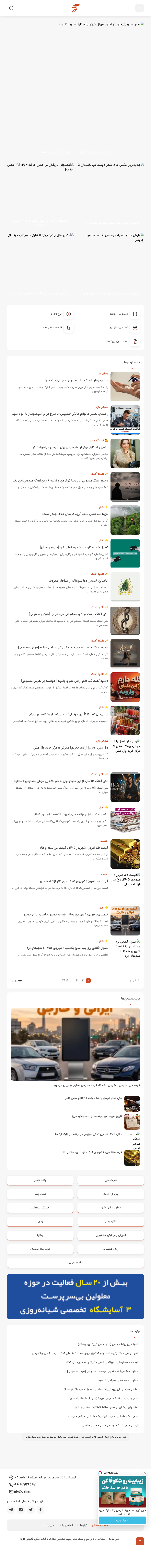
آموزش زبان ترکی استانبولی (111, 1235)
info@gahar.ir (23, 1491)
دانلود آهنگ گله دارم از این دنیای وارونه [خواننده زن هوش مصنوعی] (64, 681)
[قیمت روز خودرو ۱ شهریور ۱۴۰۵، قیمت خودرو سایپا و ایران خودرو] (75, 1044)
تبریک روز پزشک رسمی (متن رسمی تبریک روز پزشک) (108, 1344)
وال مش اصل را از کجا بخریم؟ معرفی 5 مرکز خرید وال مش (70, 747)
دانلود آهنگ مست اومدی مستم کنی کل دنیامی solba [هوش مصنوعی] (63, 647)
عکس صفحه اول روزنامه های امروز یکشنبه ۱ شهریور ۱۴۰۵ (71, 814)
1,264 (64, 980)
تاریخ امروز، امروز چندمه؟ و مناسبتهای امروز (97, 1116)
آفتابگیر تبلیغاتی (40, 1208)
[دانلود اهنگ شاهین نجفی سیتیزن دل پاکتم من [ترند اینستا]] (132, 1140)
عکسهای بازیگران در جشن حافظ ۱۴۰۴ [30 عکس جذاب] (40, 223)
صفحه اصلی (100, 1525)
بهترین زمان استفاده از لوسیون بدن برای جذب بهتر (75, 380)
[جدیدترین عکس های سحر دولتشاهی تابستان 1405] (108, 196)
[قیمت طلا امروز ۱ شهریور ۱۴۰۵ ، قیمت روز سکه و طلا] (132, 1158)
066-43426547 (24, 1484)
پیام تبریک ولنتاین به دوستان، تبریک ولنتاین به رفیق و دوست (103, 1417)
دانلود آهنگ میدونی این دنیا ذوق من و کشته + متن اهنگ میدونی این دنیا (60, 480)
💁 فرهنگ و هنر (98, 440)
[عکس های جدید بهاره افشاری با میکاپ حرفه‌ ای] (37, 266)
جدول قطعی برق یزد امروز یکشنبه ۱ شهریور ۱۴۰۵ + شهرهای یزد (67, 948)
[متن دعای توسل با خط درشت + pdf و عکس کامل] (132, 1104)
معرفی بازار (102, 407)
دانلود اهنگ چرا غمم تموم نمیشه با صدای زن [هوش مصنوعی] (102, 1371)
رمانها (40, 1235)
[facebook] (40, 1510)
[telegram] (11, 1510)
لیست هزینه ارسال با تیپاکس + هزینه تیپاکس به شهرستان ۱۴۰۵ (102, 1362)
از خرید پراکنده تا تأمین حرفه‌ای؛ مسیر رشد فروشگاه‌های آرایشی (68, 714)
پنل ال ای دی (110, 1194)
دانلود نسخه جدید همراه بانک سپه (118, 1380)
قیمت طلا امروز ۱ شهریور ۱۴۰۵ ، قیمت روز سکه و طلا (74, 848)
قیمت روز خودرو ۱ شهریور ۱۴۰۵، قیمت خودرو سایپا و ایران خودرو (65, 914)
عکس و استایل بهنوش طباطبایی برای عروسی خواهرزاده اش (69, 447)
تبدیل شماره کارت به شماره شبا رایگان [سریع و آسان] (74, 547)
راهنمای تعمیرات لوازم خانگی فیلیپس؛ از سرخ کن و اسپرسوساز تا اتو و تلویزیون (57, 414)
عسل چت (40, 1194)
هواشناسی (111, 1180)
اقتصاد (104, 841)
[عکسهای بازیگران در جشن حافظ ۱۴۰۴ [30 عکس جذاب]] (37, 196)
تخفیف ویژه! (123, 1520)
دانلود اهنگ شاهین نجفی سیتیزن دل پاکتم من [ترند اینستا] (88, 1134)
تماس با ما (66, 1525)
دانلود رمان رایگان (111, 1208)
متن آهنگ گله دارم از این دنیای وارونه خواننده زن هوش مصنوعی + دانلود (61, 781)
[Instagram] (21, 1510)
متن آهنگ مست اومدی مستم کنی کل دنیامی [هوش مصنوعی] (68, 614)
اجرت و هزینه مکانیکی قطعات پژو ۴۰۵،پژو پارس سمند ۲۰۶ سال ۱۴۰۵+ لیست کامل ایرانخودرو (85, 1353)
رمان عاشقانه (110, 1249)
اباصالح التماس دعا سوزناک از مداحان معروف (78, 580)
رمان (40, 1221)
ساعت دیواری (75, 1263)
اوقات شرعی (40, 1180)
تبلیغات (82, 1525)
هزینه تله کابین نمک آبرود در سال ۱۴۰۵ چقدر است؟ (75, 514)
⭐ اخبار (103, 507)
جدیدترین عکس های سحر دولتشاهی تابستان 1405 (111, 223)
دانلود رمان (110, 1221)
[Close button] (145, 1473)
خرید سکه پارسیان (40, 1249)
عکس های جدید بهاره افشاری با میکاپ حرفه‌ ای (40, 293)
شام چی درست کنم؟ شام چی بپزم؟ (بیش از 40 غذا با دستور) (103, 1399)
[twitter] (31, 1510)
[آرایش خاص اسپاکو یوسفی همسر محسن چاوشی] (110, 266)
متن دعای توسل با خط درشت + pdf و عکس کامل (93, 1098)
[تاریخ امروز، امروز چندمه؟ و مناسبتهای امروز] (132, 1122)
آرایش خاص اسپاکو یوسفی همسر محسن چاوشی (111, 293)
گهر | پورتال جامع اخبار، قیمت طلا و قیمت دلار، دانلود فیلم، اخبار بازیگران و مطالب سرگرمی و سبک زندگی (75, 1437)
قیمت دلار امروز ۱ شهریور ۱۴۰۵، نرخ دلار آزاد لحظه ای (74, 881)
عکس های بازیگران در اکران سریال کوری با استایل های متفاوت (75, 153)
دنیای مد (103, 374)
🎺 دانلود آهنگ (99, 474)
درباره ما (48, 1525)
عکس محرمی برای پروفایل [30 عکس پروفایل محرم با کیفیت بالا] (101, 1390)
